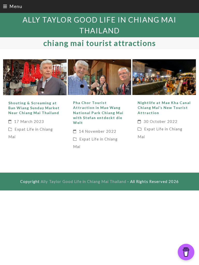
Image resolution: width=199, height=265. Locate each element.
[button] (12, 6)
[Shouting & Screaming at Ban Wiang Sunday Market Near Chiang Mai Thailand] (35, 76)
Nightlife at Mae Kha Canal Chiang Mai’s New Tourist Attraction (164, 107)
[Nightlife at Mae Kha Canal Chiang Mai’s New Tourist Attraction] (164, 76)
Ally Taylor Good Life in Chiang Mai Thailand (83, 181)
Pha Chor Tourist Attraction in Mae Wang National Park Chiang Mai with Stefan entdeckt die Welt (98, 112)
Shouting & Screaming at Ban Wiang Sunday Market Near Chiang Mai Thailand (34, 108)
